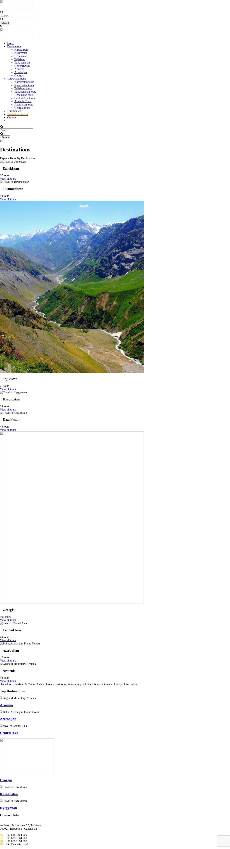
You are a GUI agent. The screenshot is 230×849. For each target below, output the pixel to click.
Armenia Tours (22, 101)
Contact (11, 117)
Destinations (14, 46)
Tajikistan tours (23, 88)
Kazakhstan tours (24, 81)
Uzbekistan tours (23, 94)
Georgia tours (22, 107)
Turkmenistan (22, 62)
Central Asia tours (24, 98)
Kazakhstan (21, 49)
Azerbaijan (20, 72)
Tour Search (14, 110)
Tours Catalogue (16, 78)
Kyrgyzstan (20, 52)
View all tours (8, 178)
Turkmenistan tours (25, 91)
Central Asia (9, 733)
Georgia (19, 75)
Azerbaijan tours (23, 104)
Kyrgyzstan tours (24, 85)
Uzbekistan (20, 56)
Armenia (19, 69)
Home (10, 43)
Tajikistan (19, 59)
